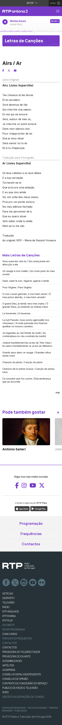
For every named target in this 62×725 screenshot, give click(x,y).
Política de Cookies (37, 707)
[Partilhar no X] (9, 70)
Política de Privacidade (14, 707)
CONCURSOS (9, 634)
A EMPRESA (8, 670)
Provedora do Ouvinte (16, 656)
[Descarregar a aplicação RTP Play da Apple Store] (22, 508)
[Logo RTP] (18, 566)
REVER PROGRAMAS (13, 629)
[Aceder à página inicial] (20, 11)
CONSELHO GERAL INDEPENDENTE (21, 674)
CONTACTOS (9, 647)
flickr (42, 582)
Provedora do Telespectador (21, 652)
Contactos (31, 544)
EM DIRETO (8, 625)
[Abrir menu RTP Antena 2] (59, 11)
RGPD (5, 692)
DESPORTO (8, 598)
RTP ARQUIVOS (10, 611)
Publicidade (21, 710)
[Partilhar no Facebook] (3, 70)
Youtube (33, 582)
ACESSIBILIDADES (12, 661)
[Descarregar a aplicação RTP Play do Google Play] (39, 508)
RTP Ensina (9, 616)
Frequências (31, 533)
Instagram (24, 582)
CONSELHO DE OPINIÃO (15, 679)
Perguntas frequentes (17, 638)
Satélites (8, 665)
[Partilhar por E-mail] (15, 70)
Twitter (15, 582)
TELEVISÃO (8, 602)
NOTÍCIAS (7, 593)
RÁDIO (5, 607)
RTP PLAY (7, 620)
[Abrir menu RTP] (31, 3)
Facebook (6, 582)
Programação (31, 523)
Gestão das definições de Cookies (23, 697)
